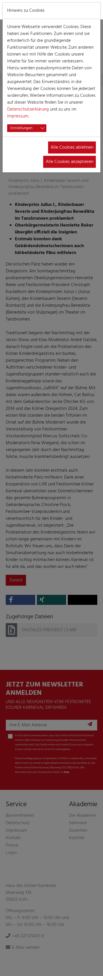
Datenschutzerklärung (28, 109)
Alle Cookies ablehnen (72, 147)
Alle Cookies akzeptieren (69, 162)
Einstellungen (21, 128)
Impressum (17, 116)
